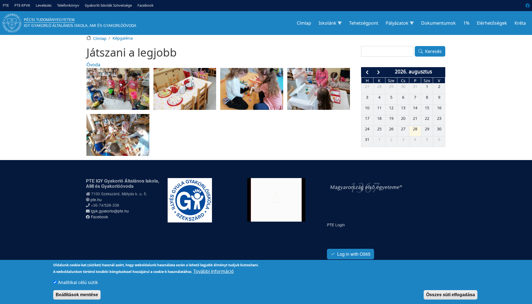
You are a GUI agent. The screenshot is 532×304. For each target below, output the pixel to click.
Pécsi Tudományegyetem (49, 20)
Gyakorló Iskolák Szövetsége (108, 5)
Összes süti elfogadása (450, 294)
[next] (379, 72)
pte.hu (96, 199)
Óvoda (93, 65)
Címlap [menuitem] (304, 23)
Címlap (99, 38)
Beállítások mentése (77, 294)
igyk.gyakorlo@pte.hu (109, 211)
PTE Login (336, 224)
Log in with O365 (353, 254)
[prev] (367, 72)
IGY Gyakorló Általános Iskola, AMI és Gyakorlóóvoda (80, 26)
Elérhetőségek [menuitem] (492, 23)
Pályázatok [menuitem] (395, 24)
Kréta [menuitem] (520, 23)
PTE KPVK (22, 5)
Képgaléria (122, 38)
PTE (6, 5)
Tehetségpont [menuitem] (363, 23)
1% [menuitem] (466, 23)
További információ (213, 271)
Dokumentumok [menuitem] (438, 23)
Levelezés (44, 5)
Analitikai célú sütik (78, 282)
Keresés (433, 51)
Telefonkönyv (68, 5)
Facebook (145, 5)
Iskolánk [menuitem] (326, 24)
